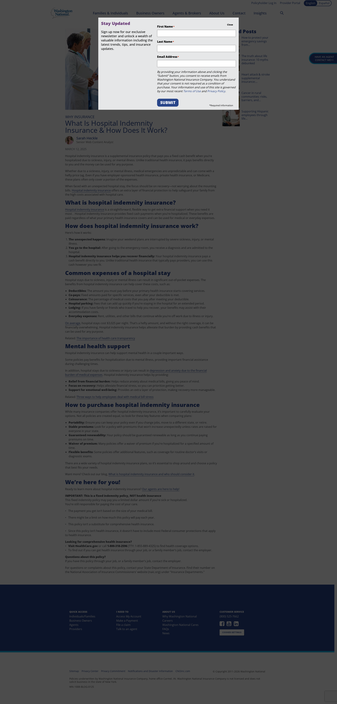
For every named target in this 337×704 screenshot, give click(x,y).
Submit (168, 102)
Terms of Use (192, 91)
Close (230, 24)
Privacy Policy (216, 91)
